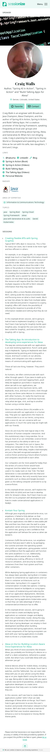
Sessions (7, 231)
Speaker (7, 12)
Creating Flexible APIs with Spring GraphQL (21, 239)
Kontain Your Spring (15, 510)
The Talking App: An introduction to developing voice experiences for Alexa (24, 341)
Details (41, 750)
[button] (42, 4)
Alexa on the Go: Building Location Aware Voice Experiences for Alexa (25, 645)
